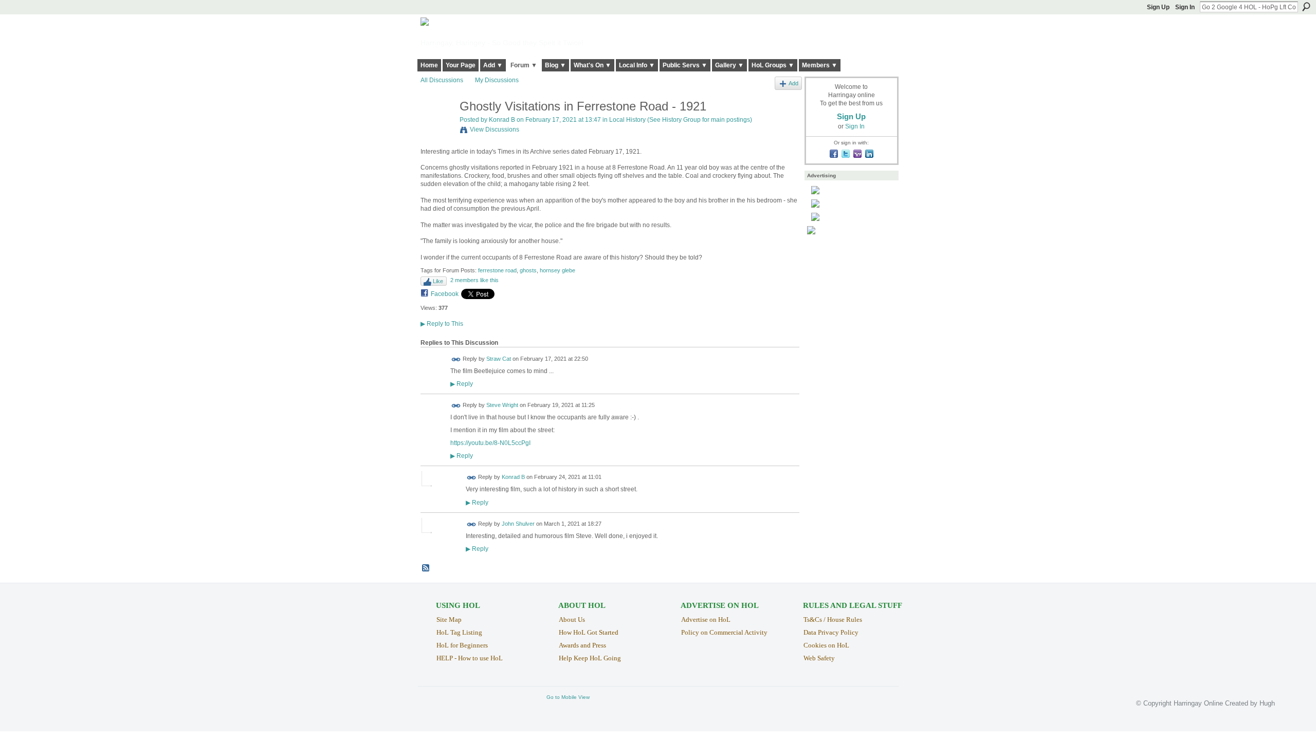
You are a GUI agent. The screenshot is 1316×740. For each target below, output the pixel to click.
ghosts (528, 270)
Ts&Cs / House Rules (832, 619)
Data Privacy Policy (830, 632)
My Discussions (497, 80)
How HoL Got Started (588, 632)
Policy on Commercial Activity (724, 632)
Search (1306, 6)
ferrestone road (497, 270)
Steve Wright (502, 405)
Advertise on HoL (705, 619)
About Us (572, 619)
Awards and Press (582, 645)
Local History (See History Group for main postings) (680, 119)
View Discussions (494, 129)
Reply (461, 383)
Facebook (445, 294)
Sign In (1185, 7)
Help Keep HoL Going (590, 658)
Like (438, 281)
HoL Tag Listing (459, 632)
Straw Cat (498, 359)
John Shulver (518, 524)
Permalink (456, 359)
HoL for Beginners (462, 645)
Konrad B (502, 119)
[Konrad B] (437, 128)
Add (793, 83)
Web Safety (819, 658)
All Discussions (442, 80)
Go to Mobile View (568, 697)
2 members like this (474, 280)
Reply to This (442, 323)
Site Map (449, 619)
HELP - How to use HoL (469, 658)
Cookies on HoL (826, 645)
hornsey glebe (557, 270)
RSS (426, 568)
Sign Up (1158, 7)
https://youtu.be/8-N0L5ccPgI (490, 443)
